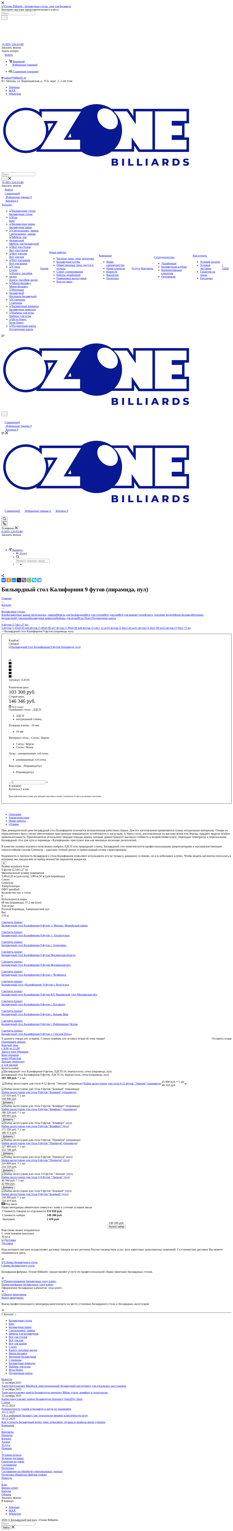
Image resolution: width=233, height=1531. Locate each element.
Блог (4, 1484)
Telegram (14, 87)
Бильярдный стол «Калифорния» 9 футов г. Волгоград (35, 984)
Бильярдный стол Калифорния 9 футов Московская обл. (36, 964)
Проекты (7, 1435)
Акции (5, 1441)
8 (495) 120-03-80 (12, 44)
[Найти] (4, 17)
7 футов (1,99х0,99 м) (67, 628)
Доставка (7, 1243)
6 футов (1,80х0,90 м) (41, 628)
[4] (116, 673)
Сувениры (22, 618)
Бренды (6, 1491)
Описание (15, 814)
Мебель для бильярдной (71, 614)
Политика (7, 1468)
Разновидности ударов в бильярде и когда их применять (36, 1408)
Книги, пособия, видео (159, 614)
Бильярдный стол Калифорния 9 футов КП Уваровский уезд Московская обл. (49, 994)
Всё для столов (95, 614)
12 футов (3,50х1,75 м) (176, 628)
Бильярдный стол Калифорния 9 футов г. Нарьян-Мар (34, 1014)
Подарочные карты (104, 618)
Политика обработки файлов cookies (24, 1474)
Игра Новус (85, 618)
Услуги (5, 1445)
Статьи (5, 1402)
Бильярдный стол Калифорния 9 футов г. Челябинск (33, 974)
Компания (7, 1425)
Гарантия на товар (12, 1461)
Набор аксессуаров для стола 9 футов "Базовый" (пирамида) (38, 1092)
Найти (6, 1527)
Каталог (6, 1438)
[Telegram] (39, 580)
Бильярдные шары (18, 614)
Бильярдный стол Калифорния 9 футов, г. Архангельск (35, 935)
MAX (12, 90)
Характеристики (19, 817)
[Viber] (24, 580)
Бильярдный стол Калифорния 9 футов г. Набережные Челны (39, 1024)
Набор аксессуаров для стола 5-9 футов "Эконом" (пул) (35, 1177)
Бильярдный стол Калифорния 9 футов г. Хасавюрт (33, 1004)
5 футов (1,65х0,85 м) (14, 628)
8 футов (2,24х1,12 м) (94, 628)
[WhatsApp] (29, 580)
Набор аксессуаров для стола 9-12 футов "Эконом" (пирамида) (122, 1083)
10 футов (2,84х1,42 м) (121, 628)
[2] (116, 666)
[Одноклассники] (9, 580)
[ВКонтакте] (3, 580)
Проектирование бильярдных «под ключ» (27, 1284)
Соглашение (9, 1464)
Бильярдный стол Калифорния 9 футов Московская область (38, 955)
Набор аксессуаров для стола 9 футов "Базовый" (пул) (34, 1194)
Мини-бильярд (182, 614)
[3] (116, 670)
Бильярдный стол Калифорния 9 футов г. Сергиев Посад (36, 1034)
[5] (116, 676)
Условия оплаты (11, 1454)
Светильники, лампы (42, 614)
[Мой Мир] (14, 580)
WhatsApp (15, 93)
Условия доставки (12, 1458)
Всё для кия (111, 614)
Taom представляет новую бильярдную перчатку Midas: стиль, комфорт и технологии (54, 1392)
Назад (23, 553)
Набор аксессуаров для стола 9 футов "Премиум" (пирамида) (39, 1143)
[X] (19, 580)
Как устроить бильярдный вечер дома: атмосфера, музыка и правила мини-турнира (53, 1422)
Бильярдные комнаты (42, 618)
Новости (6, 1379)
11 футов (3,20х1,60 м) (149, 628)
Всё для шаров (128, 614)
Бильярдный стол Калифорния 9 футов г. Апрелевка (33, 945)
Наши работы (17, 820)
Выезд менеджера (12, 1297)
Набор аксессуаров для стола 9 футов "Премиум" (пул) (35, 1160)
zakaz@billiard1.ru (15, 77)
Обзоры (6, 1494)
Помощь (6, 1448)
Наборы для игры (67, 618)
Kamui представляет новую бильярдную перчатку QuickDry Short (41, 1399)
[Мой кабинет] (3, 418)
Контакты (7, 1431)
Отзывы (14, 824)
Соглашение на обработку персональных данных (32, 1471)
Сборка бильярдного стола (18, 1265)
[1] (116, 663)
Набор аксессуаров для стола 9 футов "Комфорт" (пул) (35, 1126)
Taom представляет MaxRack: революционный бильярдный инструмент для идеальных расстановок (63, 1385)
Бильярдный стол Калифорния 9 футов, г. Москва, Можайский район (44, 925)
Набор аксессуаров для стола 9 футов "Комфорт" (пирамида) (39, 1109)
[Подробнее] (2, 1259)
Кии (4, 614)
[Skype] (34, 580)
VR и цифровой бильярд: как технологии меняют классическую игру (44, 1415)
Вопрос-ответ (9, 1487)
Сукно (141, 614)
